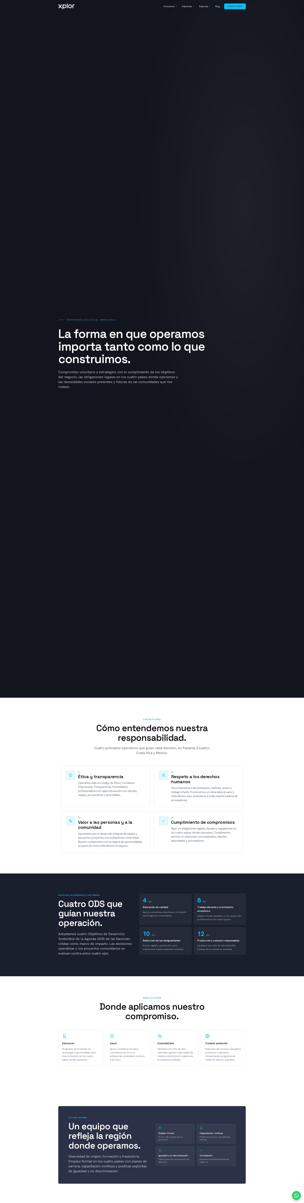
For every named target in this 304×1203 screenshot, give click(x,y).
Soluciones (169, 6)
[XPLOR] (66, 6)
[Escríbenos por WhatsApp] (296, 1195)
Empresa (203, 6)
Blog (217, 6)
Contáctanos (235, 6)
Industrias (187, 6)
